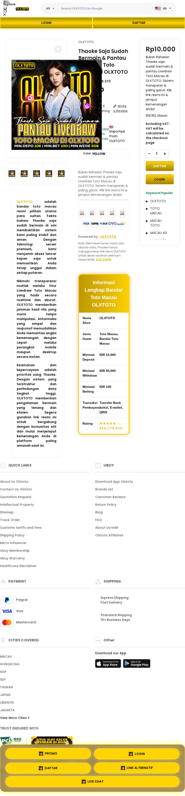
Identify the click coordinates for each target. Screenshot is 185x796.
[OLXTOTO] (22, 8)
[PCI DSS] (10, 741)
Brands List (104, 489)
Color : (94, 153)
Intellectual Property (17, 504)
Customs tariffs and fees (21, 527)
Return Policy (105, 504)
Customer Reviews (110, 497)
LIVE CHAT (96, 782)
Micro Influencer (13, 543)
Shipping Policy (12, 535)
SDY (3, 679)
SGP (3, 672)
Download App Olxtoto (114, 481)
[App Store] (108, 664)
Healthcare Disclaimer (18, 566)
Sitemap (7, 512)
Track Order (10, 520)
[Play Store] (136, 664)
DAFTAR (138, 23)
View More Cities (14, 718)
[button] (58, 49)
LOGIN (46, 23)
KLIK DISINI (103, 259)
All (48, 8)
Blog (99, 512)
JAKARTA (7, 710)
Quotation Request (15, 497)
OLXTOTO (25, 201)
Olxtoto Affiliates (109, 535)
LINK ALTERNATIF (140, 767)
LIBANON (7, 702)
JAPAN (5, 695)
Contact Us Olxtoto (16, 489)
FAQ (98, 520)
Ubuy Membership (15, 550)
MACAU (6, 656)
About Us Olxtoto (14, 481)
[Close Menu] (5, 9)
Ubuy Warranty (12, 558)
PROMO (51, 752)
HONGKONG (10, 664)
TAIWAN (6, 687)
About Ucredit (106, 527)
